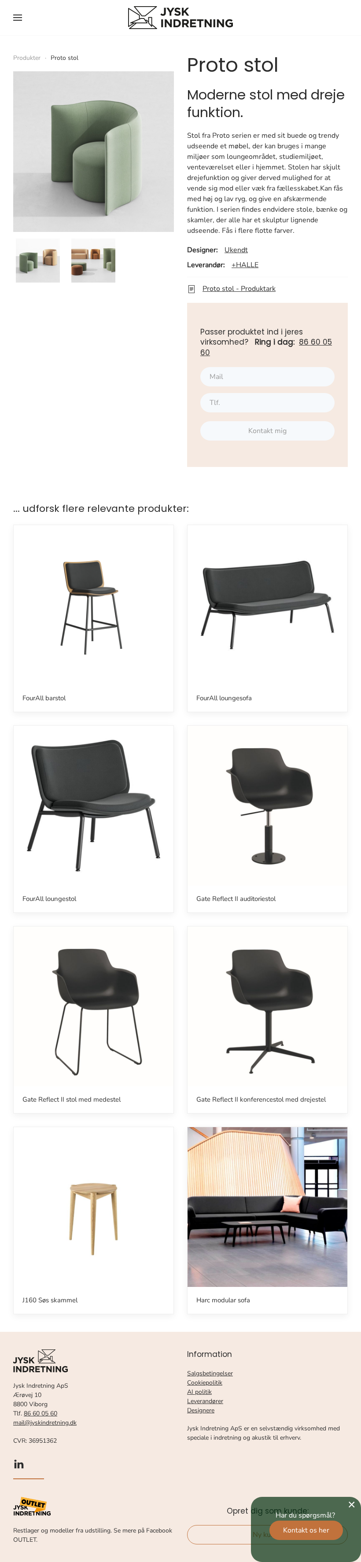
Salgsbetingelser (210, 1373)
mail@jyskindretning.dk (45, 1423)
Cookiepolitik (204, 1382)
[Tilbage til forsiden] (180, 17)
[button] (17, 17)
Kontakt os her (306, 1530)
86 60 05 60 (40, 1413)
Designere (200, 1410)
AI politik (199, 1392)
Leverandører (205, 1401)
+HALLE (245, 265)
